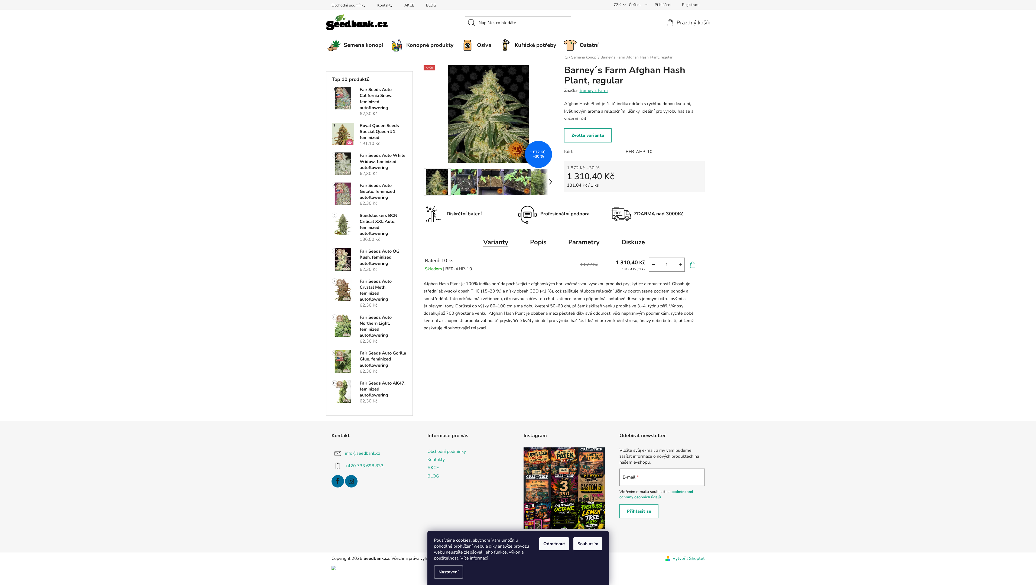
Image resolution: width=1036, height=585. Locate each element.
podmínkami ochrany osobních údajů (656, 494)
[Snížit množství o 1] (653, 264)
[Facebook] (338, 481)
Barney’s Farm (594, 90)
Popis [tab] (538, 242)
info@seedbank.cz (362, 453)
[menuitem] (357, 45)
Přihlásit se (639, 511)
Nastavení (449, 572)
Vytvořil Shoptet (689, 558)
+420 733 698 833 (364, 466)
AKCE (409, 5)
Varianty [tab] (495, 242)
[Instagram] (351, 481)
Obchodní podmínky (348, 5)
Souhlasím (587, 544)
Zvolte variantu (587, 135)
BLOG (431, 5)
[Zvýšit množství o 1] (680, 264)
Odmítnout (554, 544)
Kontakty (384, 5)
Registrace (690, 4)
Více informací (474, 558)
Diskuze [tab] (633, 242)
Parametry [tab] (584, 242)
